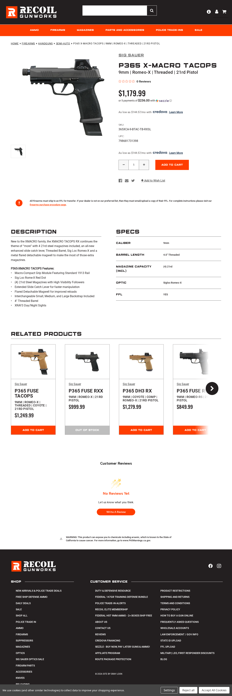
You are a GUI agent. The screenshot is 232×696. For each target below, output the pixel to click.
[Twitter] (133, 180)
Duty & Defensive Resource (113, 590)
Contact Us (102, 628)
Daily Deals (23, 603)
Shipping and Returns (174, 596)
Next (208, 389)
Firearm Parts (25, 665)
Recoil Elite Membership (111, 609)
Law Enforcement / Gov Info (179, 634)
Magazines (85, 30)
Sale (198, 30)
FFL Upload (167, 646)
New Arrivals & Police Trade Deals (38, 590)
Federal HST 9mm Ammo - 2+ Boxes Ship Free (123, 615)
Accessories (24, 671)
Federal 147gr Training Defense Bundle (121, 596)
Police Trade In (26, 621)
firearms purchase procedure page (48, 204)
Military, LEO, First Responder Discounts (187, 653)
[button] (170, 100)
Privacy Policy (170, 609)
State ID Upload (170, 640)
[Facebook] (120, 180)
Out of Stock (87, 430)
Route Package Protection (113, 659)
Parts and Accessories (124, 30)
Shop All (22, 615)
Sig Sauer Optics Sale (30, 659)
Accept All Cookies (214, 690)
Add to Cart (33, 430)
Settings (169, 690)
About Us (101, 621)
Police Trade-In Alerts (110, 603)
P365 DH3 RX (140, 395)
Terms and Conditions (175, 603)
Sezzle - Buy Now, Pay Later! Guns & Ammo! (122, 646)
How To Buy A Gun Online (176, 615)
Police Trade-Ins (169, 30)
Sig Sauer (21, 384)
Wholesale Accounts (174, 628)
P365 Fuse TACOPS (30, 399)
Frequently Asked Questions (179, 621)
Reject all (188, 690)
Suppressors (24, 640)
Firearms (57, 30)
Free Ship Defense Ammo (31, 596)
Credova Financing (107, 640)
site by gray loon (112, 674)
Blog (163, 659)
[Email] (127, 180)
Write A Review (116, 512)
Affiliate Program (107, 653)
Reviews (100, 634)
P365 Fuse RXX (86, 395)
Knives (20, 677)
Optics (20, 653)
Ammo (34, 30)
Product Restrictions (175, 590)
